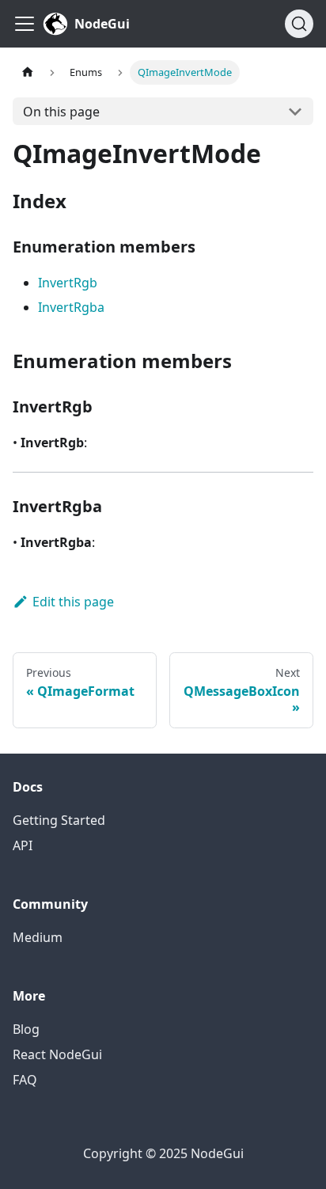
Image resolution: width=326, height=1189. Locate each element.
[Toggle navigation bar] (24, 24)
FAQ (25, 1079)
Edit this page (73, 601)
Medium (38, 937)
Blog (26, 1029)
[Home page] (28, 72)
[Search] (299, 23)
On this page (61, 111)
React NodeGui (57, 1054)
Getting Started (59, 820)
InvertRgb (67, 282)
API (22, 845)
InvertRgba (71, 307)
